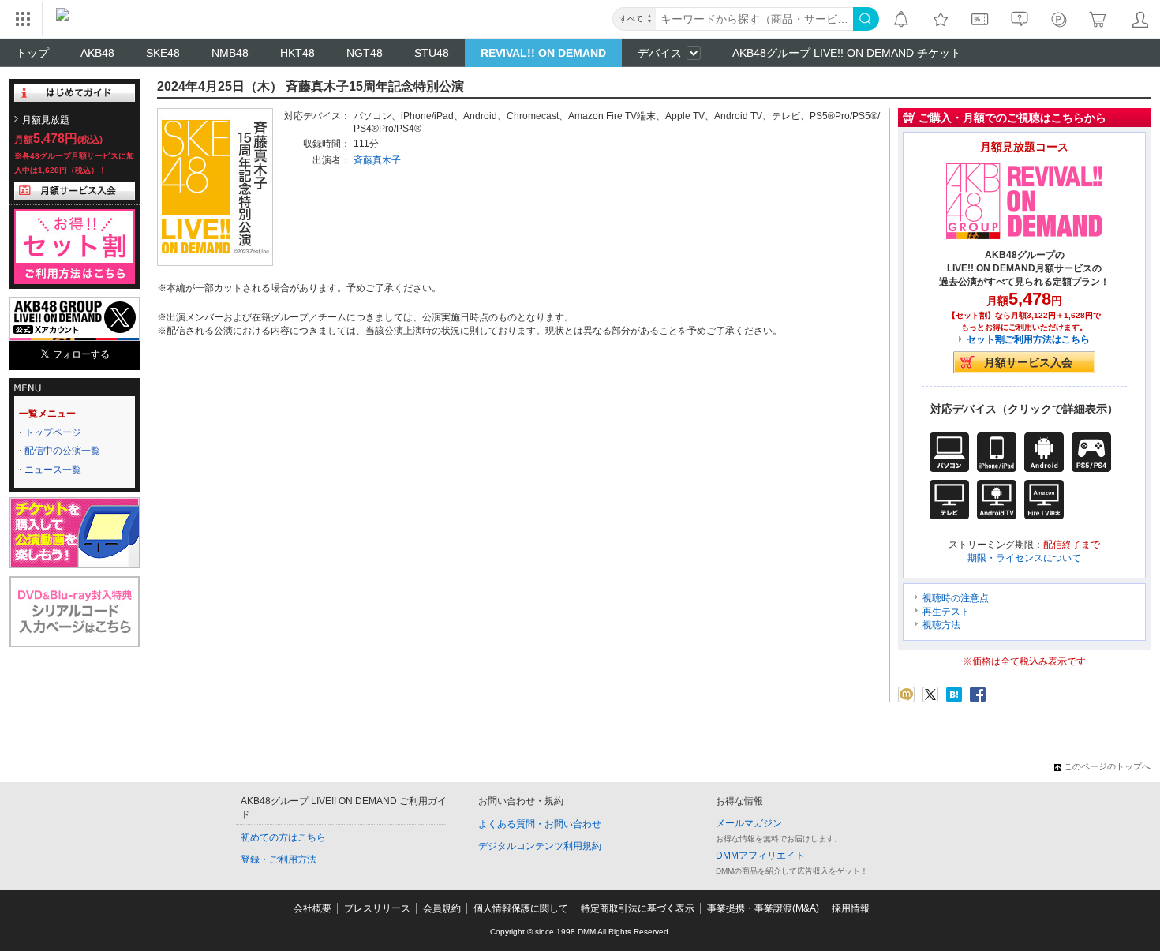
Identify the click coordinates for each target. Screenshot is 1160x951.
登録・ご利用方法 (278, 859)
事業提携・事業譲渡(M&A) (763, 908)
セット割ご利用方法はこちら (1028, 339)
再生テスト (946, 611)
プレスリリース (377, 908)
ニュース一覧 (52, 469)
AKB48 (97, 53)
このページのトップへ (1107, 766)
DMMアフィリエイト (760, 855)
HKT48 (297, 53)
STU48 (431, 53)
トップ (32, 53)
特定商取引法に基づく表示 (637, 908)
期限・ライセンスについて (1024, 557)
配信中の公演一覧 (62, 450)
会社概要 (312, 908)
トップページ (52, 432)
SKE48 (163, 53)
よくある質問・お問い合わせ (539, 823)
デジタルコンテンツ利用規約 (539, 846)
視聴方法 (941, 625)
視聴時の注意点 (955, 598)
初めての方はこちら (283, 837)
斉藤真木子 (377, 160)
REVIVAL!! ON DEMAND (543, 53)
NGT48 (364, 53)
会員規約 (442, 908)
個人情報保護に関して (520, 908)
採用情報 (851, 908)
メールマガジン (749, 823)
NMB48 (230, 53)
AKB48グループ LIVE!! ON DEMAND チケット (846, 53)
